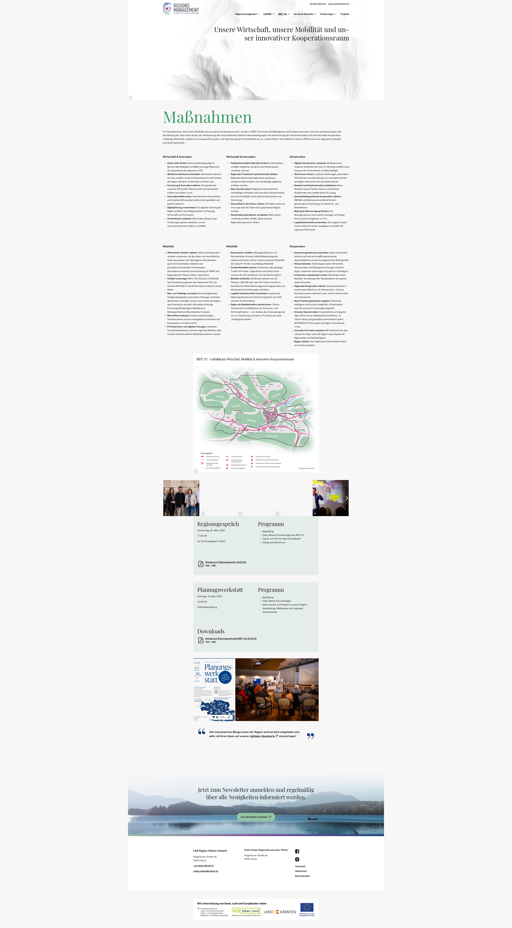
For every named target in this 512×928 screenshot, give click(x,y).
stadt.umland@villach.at (338, 4)
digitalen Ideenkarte (264, 736)
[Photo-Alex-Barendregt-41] (293, 498)
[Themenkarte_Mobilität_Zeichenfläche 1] (256, 413)
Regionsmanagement (246, 14)
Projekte (344, 14)
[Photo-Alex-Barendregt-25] (256, 498)
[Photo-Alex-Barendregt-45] (331, 498)
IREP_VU (282, 14)
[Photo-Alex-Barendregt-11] (219, 498)
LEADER (267, 14)
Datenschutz (301, 871)
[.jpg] (181, 498)
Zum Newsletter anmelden (258, 816)
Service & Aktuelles (304, 14)
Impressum (300, 866)
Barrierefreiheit (302, 876)
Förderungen (327, 14)
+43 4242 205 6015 (317, 4)
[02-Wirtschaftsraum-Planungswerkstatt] (214, 689)
